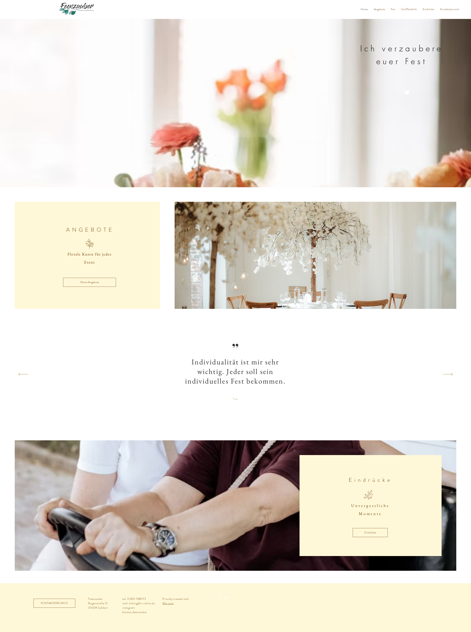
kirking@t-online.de (142, 603)
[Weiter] (448, 374)
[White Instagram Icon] (226, 597)
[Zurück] (23, 374)
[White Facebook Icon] (220, 597)
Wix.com (168, 603)
